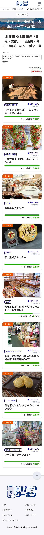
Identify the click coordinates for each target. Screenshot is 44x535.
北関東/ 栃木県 (34, 105)
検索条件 (23, 14)
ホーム (6, 9)
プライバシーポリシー (11, 520)
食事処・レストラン (13, 351)
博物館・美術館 (11, 105)
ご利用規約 (29, 510)
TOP (4, 505)
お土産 (8, 203)
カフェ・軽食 (10, 401)
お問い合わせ (7, 515)
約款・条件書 (30, 505)
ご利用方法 (6, 510)
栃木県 (21, 9)
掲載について (30, 515)
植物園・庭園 (10, 154)
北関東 (14, 9)
